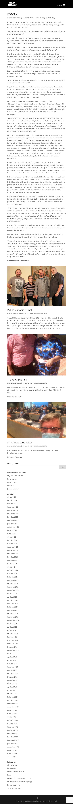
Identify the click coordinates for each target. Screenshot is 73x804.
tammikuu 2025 (12, 560)
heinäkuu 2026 (12, 500)
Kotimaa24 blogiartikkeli (16, 772)
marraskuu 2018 (13, 747)
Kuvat (9, 775)
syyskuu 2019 (12, 714)
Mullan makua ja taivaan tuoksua (19, 778)
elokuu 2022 (11, 630)
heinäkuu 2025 (12, 540)
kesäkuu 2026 (12, 504)
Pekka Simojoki (19, 18)
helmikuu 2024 (12, 584)
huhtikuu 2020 (12, 697)
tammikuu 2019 (12, 740)
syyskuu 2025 (12, 534)
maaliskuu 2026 (12, 514)
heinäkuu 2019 (12, 720)
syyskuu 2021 (12, 657)
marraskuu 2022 (13, 620)
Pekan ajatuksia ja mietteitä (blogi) (45, 18)
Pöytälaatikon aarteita (15, 476)
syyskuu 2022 (12, 627)
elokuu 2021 (11, 660)
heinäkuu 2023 (12, 600)
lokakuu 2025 (12, 530)
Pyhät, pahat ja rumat (19, 310)
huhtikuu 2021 (12, 670)
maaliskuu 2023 (12, 610)
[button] (59, 5)
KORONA (12, 14)
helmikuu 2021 (12, 674)
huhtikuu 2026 (12, 510)
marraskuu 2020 (13, 680)
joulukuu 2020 (12, 677)
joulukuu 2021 (12, 647)
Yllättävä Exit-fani (17, 379)
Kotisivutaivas (30, 801)
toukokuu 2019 (12, 727)
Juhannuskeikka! (13, 489)
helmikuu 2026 (12, 517)
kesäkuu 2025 (12, 544)
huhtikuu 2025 (12, 550)
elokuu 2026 (11, 497)
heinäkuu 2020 (12, 694)
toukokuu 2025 (12, 547)
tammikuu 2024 (12, 587)
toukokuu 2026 (12, 507)
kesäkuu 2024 (12, 574)
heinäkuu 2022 (12, 634)
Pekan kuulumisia (13, 785)
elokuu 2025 (11, 537)
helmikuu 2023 (12, 614)
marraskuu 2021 (13, 650)
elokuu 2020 (11, 690)
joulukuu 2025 (12, 524)
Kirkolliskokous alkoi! (19, 442)
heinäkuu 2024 (12, 570)
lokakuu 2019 (12, 710)
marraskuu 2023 (13, 590)
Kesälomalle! (11, 482)
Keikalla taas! (12, 479)
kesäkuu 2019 (12, 724)
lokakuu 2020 (12, 684)
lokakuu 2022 (12, 624)
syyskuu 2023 (12, 597)
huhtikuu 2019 (12, 730)
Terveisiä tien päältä (40, 313)
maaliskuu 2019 (12, 734)
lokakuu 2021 (12, 654)
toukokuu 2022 (12, 640)
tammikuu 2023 (12, 617)
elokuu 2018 (11, 757)
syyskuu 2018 (12, 754)
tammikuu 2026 (12, 520)
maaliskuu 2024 (12, 580)
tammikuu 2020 (12, 704)
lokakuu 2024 (12, 564)
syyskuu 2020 (12, 687)
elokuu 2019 (11, 717)
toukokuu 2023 (12, 604)
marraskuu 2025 (13, 527)
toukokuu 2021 (12, 667)
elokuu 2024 (11, 567)
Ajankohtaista (12, 765)
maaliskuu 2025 (12, 554)
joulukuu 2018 (12, 744)
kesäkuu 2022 (12, 637)
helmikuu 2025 (12, 557)
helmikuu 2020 (12, 700)
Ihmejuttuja (11, 768)
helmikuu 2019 (12, 737)
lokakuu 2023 (12, 594)
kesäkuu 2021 (12, 664)
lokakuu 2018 (12, 750)
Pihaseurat (11, 486)
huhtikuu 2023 (12, 607)
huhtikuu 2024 (12, 577)
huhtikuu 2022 (12, 644)
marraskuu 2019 (13, 707)
